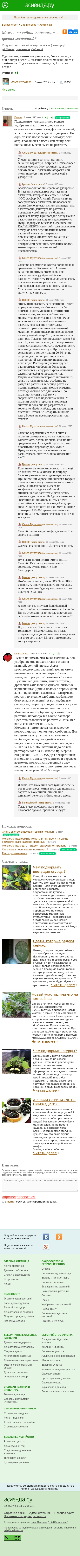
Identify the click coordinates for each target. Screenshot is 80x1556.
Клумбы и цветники (53, 1346)
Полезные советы (14, 1320)
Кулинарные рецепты (16, 1462)
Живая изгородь (51, 1360)
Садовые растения (52, 1282)
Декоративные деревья (17, 1342)
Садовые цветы (13, 1351)
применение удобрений (29, 49)
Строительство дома (16, 1413)
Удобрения (45, 24)
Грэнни (18, 117)
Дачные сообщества (16, 1270)
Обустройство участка (57, 1335)
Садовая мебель (51, 1382)
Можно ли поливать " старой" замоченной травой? (34, 845)
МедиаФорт (26, 1506)
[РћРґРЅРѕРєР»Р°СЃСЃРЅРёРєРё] (65, 31)
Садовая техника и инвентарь (17, 1388)
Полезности (12, 1294)
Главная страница (16, 1261)
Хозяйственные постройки (19, 1422)
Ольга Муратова (21, 81)
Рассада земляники (14, 853)
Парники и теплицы (53, 1320)
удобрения (8, 49)
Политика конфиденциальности (25, 1516)
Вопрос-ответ (10, 24)
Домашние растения (16, 1372)
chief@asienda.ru (58, 1522)
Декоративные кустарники (19, 1346)
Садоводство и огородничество (53, 1263)
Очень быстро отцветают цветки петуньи (28, 831)
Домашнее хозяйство (19, 1437)
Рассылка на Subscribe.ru (46, 1247)
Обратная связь (14, 1513)
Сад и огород (28, 24)
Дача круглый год (14, 1446)
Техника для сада (14, 1394)
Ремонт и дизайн (13, 1417)
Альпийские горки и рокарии (58, 1355)
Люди (7, 1283)
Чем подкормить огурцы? (55, 1051)
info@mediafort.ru (13, 1530)
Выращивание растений (56, 1286)
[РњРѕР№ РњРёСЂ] (75, 31)
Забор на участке (52, 1364)
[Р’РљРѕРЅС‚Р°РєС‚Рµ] (70, 31)
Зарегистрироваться (18, 1197)
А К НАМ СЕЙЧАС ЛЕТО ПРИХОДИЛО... (54, 1102)
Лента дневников (14, 1265)
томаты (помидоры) (52, 45)
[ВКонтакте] (46, 1237)
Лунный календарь (15, 1307)
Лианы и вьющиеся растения (21, 1360)
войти (11, 1201)
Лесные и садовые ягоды (56, 1273)
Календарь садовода (16, 1303)
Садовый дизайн (51, 1373)
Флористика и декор (16, 1376)
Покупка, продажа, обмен (19, 1316)
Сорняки (46, 1295)
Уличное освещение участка (58, 1369)
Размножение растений (55, 1291)
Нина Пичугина (39, 1522)
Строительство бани (16, 1426)
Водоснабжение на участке (58, 1391)
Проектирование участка (56, 1378)
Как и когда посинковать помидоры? (25, 849)
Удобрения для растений (56, 1304)
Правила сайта (64, 1513)
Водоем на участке (53, 1351)
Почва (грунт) (49, 1308)
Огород (46, 1268)
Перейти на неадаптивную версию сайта (40, 17)
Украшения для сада (54, 1387)
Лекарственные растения (18, 1312)
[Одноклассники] (59, 1237)
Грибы (45, 1300)
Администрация (39, 1513)
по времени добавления (64, 108)
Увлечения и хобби (15, 1457)
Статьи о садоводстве (17, 1274)
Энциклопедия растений (18, 1298)
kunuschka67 (21, 653)
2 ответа (10, 89)
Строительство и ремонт (21, 1408)
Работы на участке (15, 1441)
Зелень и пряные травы (55, 1277)
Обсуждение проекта (44, 1488)
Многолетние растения (17, 1355)
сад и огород (21, 45)
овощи (34, 45)
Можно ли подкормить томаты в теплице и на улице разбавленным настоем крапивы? (35, 840)
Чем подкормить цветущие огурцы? (49, 869)
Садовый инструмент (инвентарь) (16, 1400)
